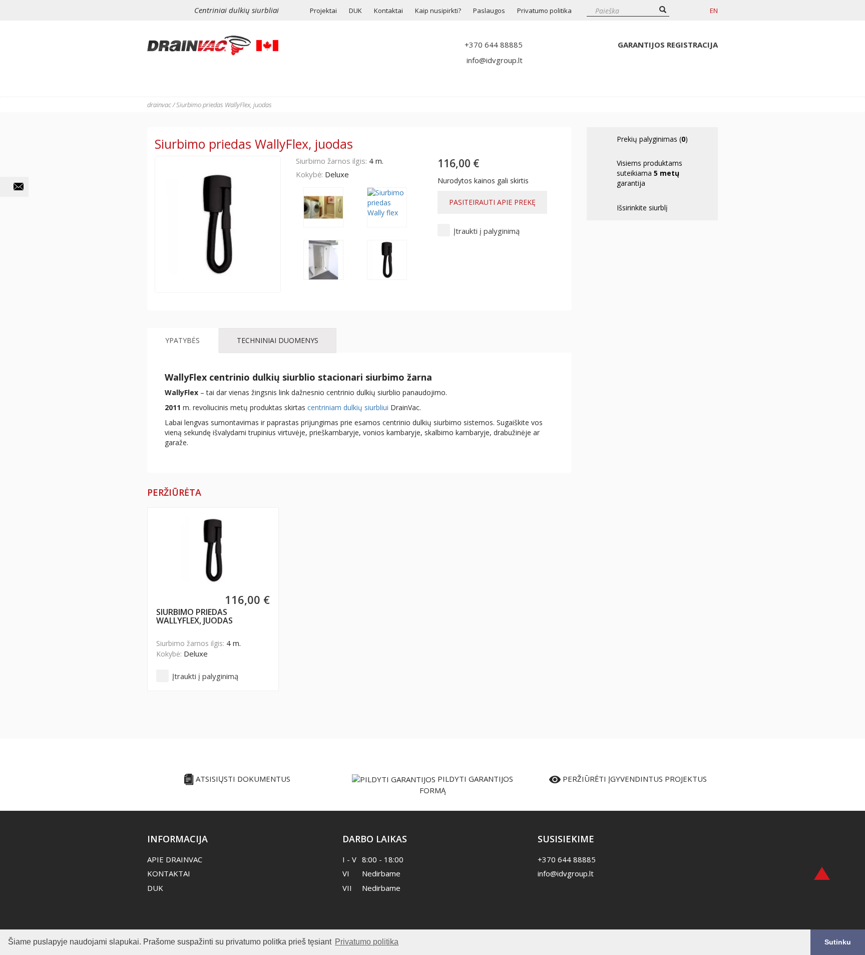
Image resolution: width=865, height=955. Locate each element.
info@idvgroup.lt (495, 60)
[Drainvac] (213, 46)
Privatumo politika (544, 10)
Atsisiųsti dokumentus (242, 779)
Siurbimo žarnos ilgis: (331, 161)
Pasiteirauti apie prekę (492, 202)
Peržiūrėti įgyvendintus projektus (634, 779)
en (714, 10)
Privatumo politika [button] (366, 941)
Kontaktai (388, 10)
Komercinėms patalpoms (512, 83)
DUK (355, 10)
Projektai (323, 10)
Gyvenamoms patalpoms (371, 83)
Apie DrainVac (174, 859)
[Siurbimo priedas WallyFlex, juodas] (213, 550)
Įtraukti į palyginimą (487, 231)
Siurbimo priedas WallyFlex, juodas (194, 617)
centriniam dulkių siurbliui (347, 407)
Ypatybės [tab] (182, 340)
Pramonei (653, 83)
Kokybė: (309, 174)
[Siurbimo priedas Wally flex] (327, 207)
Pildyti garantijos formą (466, 784)
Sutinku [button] (837, 942)
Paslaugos (489, 10)
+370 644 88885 (494, 45)
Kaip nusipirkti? (438, 10)
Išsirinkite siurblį (218, 83)
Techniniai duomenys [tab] (277, 340)
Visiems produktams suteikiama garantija (649, 173)
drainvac (159, 104)
